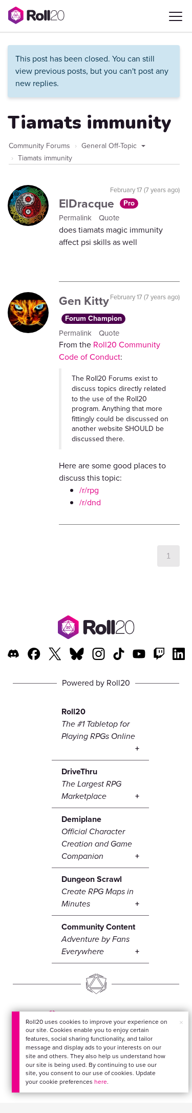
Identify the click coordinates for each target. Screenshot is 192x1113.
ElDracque (88, 203)
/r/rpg (89, 490)
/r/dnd (90, 502)
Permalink (76, 217)
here (100, 1081)
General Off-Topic (110, 145)
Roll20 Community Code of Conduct (109, 351)
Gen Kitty (84, 301)
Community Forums (39, 145)
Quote (109, 217)
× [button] (181, 1022)
